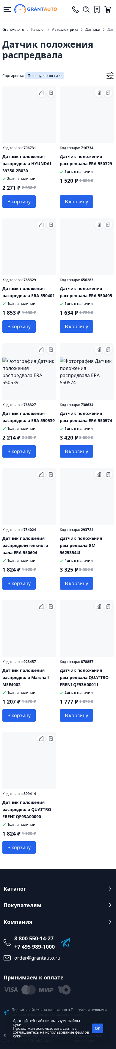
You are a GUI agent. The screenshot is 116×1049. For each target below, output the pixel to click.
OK (97, 1028)
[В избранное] (51, 93)
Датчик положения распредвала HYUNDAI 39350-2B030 (26, 163)
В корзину (19, 201)
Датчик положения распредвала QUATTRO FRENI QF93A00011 (84, 677)
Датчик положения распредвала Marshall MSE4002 (25, 677)
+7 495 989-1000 (34, 946)
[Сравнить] (41, 93)
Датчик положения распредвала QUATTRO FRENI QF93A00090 (26, 809)
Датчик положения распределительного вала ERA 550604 (25, 545)
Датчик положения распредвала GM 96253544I (81, 545)
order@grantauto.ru (37, 958)
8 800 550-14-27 (34, 938)
